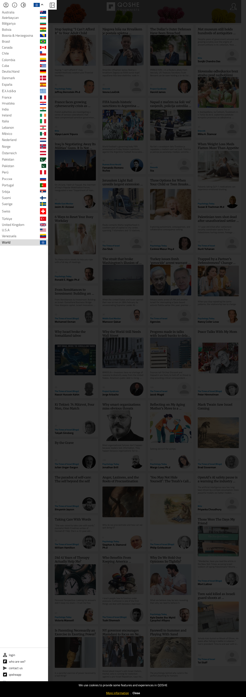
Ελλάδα (9, 91)
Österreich (9, 153)
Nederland (9, 140)
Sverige (7, 204)
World (6, 242)
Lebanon (8, 127)
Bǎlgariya (9, 23)
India (5, 109)
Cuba (5, 65)
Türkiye (7, 218)
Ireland (7, 115)
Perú (5, 172)
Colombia (8, 60)
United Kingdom (13, 224)
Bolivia (6, 29)
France (7, 97)
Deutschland (10, 71)
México (7, 134)
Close (136, 693)
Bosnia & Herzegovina (17, 35)
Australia (8, 12)
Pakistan (8, 159)
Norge (6, 146)
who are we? (17, 661)
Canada (7, 47)
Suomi (6, 198)
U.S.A (5, 230)
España (7, 84)
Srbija (6, 191)
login (12, 655)
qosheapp (15, 674)
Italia (5, 121)
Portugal (8, 185)
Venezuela (9, 236)
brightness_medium (23, 5)
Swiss (6, 211)
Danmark (8, 78)
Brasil (6, 41)
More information (117, 693)
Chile (5, 53)
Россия (7, 179)
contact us (15, 668)
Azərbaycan (10, 17)
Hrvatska (8, 103)
